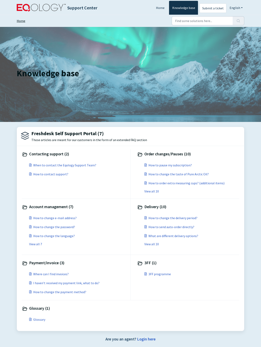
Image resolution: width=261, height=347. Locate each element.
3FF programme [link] (159, 274)
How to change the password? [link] (54, 227)
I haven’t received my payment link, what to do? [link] (66, 283)
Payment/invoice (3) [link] (46, 262)
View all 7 (35, 244)
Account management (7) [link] (51, 206)
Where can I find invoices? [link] (51, 274)
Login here (146, 338)
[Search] (238, 20)
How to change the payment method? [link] (59, 292)
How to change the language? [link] (54, 236)
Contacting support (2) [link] (49, 153)
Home (160, 8)
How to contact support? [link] (50, 174)
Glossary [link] (39, 319)
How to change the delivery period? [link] (172, 218)
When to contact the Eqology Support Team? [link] (64, 165)
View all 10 (151, 191)
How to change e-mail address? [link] (55, 218)
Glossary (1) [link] (39, 308)
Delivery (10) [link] (155, 206)
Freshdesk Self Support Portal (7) (67, 133)
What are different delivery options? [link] (173, 236)
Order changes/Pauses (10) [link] (167, 153)
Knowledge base (183, 8)
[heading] (75, 154)
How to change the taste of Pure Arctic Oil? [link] (178, 174)
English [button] (235, 8)
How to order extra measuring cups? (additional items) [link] (186, 183)
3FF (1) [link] (150, 262)
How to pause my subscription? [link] (170, 165)
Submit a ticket (213, 8)
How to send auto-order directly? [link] (171, 227)
